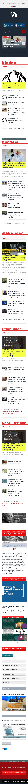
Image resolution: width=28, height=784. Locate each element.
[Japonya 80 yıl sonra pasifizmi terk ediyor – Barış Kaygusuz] (14, 248)
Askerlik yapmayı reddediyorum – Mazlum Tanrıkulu (15, 120)
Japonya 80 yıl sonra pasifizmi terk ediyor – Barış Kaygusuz (14, 258)
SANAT (3, 505)
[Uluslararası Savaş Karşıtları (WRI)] (8, 27)
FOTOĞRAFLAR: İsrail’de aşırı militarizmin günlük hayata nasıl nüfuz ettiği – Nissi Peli (16, 311)
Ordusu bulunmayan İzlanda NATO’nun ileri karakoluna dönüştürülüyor (14, 165)
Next (23, 43)
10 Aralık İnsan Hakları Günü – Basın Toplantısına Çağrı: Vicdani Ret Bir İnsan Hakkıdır (16, 370)
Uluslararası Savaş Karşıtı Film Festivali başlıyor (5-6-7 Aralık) (16, 463)
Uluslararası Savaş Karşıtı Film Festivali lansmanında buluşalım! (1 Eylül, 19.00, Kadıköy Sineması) (16, 482)
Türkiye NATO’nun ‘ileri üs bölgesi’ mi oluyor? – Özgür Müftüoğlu (16, 303)
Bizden (6, 36)
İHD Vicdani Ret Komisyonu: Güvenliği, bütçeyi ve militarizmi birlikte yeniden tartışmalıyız (16, 111)
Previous (4, 43)
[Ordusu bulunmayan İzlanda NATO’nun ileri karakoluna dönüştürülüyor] (14, 155)
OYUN (21, 503)
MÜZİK (17, 503)
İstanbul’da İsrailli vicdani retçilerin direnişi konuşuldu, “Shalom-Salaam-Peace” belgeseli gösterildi (16, 400)
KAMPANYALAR (18, 411)
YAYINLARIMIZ (10, 413)
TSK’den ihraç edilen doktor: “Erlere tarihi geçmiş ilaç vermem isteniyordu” (16, 205)
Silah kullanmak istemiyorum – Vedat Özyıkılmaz (14, 3)
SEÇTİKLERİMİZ (5, 503)
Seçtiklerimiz (6, 426)
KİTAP (14, 503)
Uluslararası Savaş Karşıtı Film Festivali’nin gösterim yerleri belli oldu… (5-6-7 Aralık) (16, 472)
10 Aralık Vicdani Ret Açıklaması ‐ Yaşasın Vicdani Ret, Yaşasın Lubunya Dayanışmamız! (13, 693)
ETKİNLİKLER (5, 411)
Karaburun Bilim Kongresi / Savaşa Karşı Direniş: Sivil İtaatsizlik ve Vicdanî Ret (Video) (16, 390)
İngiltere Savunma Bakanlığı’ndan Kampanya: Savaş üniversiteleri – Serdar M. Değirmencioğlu (16, 294)
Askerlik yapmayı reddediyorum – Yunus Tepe (16, 96)
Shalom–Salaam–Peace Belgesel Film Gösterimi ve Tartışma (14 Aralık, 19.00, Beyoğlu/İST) (13, 353)
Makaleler (6, 238)
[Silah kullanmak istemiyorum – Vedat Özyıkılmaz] (14, 76)
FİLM (11, 503)
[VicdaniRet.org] (14, 14)
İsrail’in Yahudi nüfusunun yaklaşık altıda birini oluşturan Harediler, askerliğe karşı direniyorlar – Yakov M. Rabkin (17, 283)
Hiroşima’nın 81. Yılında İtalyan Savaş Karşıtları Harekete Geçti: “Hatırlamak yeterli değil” (16, 196)
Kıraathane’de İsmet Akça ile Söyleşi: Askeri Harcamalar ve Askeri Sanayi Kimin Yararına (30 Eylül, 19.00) (17, 380)
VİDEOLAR (4, 413)
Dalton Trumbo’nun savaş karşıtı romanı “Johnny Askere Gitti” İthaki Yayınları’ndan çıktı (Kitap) (16, 492)
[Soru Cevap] (14, 137)
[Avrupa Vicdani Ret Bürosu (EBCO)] (20, 27)
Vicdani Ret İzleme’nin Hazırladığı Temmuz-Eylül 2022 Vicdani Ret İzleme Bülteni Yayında (14, 721)
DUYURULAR (11, 411)
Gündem (5, 145)
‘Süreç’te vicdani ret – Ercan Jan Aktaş (16, 103)
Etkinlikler (6, 332)
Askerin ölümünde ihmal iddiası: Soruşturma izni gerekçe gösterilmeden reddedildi (15, 215)
